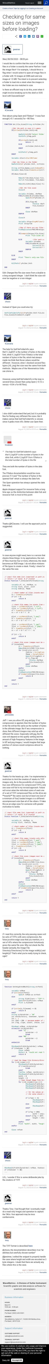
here (31, 1246)
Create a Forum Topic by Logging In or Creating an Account (23, 8)
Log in (24, 283)
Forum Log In (29, 3)
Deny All (6, 1360)
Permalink (43, 286)
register (31, 283)
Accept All (17, 1360)
